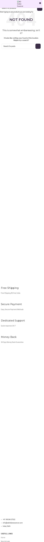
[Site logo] (21, 4)
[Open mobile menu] (3, 4)
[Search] (35, 4)
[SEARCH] (39, 8)
